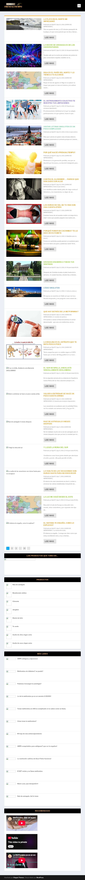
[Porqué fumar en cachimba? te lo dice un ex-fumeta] (23, 243)
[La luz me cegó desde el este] (23, 504)
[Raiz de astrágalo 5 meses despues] (23, 422)
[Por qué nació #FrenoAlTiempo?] (23, 162)
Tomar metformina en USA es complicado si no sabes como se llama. (41, 709)
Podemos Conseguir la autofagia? (29, 684)
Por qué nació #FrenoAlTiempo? (59, 152)
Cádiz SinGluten (52, 288)
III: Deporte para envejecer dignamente (64, 401)
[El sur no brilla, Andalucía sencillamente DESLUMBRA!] (23, 369)
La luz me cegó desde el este (58, 497)
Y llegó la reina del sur (56, 447)
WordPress (40, 877)
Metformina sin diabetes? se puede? (30, 671)
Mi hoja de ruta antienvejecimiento (29, 734)
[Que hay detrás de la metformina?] (23, 324)
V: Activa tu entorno (70, 291)
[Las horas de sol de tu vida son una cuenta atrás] (23, 214)
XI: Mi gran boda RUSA (71, 50)
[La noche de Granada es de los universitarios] (23, 55)
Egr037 (54, 24)
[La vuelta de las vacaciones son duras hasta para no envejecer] (23, 472)
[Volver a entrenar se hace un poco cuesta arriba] (23, 394)
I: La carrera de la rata (59, 530)
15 (24, 548)
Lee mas (49, 37)
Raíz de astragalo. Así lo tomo (27, 796)
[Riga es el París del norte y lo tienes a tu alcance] (23, 80)
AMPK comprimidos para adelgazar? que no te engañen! (37, 746)
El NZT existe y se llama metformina (29, 771)
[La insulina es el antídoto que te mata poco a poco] (23, 350)
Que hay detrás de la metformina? (61, 311)
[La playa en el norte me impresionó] (23, 24)
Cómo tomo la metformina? (26, 721)
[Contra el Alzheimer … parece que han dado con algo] (23, 189)
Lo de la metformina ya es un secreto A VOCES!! (34, 696)
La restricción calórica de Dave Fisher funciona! (34, 758)
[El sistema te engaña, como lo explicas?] (23, 523)
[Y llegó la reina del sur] (23, 447)
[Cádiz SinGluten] (23, 292)
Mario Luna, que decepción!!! (27, 783)
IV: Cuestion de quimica (59, 317)
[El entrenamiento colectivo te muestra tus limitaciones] (23, 110)
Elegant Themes (18, 877)
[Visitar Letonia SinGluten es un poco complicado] (23, 135)
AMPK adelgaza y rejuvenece (27, 659)
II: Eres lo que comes (71, 132)
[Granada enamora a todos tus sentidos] (23, 271)
